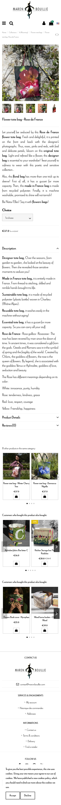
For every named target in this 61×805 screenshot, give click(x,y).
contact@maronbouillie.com (32, 684)
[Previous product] (56, 35)
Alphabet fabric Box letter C (16, 550)
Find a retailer (31, 747)
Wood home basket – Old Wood (44, 618)
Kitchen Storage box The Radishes (45, 552)
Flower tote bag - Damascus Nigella (44, 485)
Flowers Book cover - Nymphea (16, 617)
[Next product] (58, 35)
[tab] (30, 248)
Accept (13, 795)
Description (9, 248)
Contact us (31, 730)
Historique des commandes (31, 708)
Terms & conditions (31, 735)
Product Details (11, 417)
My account (31, 702)
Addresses (31, 713)
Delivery (31, 741)
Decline (27, 795)
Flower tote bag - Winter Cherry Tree (16, 485)
